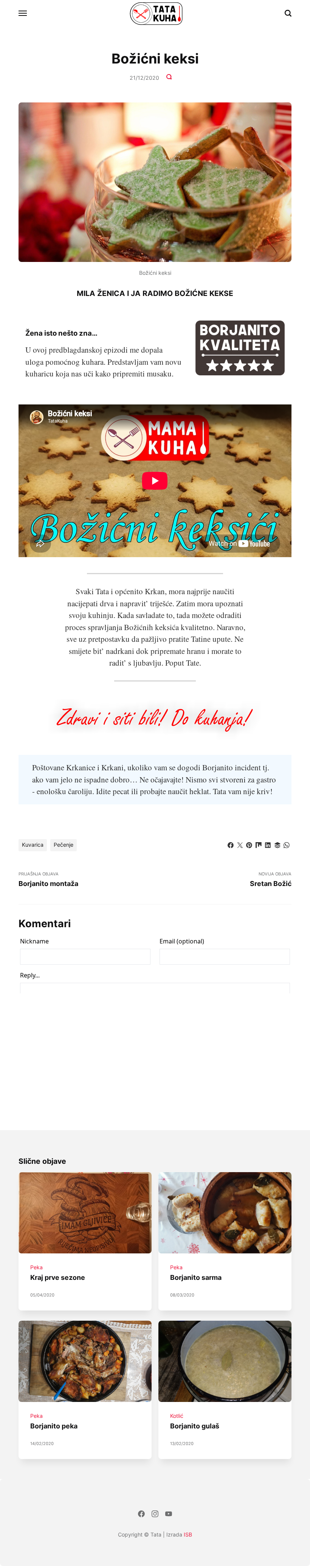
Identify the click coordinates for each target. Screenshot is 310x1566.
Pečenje (63, 844)
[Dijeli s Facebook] (231, 844)
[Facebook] (141, 1515)
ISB (188, 1534)
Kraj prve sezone (57, 1278)
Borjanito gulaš (194, 1426)
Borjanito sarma (196, 1278)
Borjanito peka (54, 1426)
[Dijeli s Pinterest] (249, 844)
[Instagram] (155, 1515)
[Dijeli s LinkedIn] (268, 844)
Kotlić (176, 1416)
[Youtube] (168, 1515)
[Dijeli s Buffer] (277, 844)
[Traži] (288, 13)
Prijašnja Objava (48, 879)
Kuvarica (32, 844)
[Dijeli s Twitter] (240, 844)
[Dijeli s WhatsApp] (287, 844)
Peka (36, 1267)
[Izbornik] (23, 13)
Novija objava (270, 879)
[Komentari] (170, 78)
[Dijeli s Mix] (259, 844)
